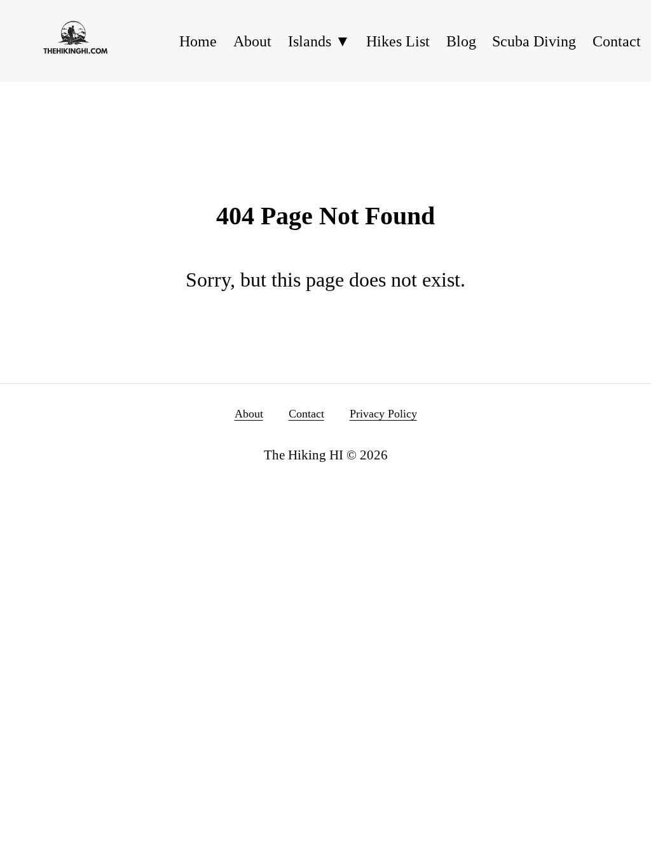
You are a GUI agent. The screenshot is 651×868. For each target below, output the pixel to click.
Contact (617, 41)
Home (198, 41)
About (252, 41)
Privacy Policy (383, 413)
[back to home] (73, 41)
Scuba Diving (534, 41)
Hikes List (398, 41)
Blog (461, 41)
